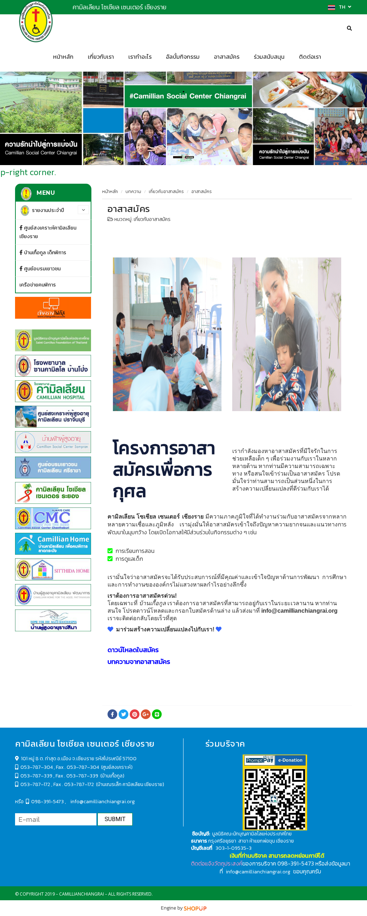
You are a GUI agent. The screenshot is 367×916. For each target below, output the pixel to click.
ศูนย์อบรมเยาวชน (42, 268)
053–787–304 (36, 767)
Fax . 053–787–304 (78, 767)
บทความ (133, 191)
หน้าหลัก (63, 56)
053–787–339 (36, 776)
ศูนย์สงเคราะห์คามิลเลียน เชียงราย (47, 232)
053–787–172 (34, 784)
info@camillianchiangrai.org (102, 801)
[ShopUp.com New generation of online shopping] (195, 908)
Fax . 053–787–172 (74, 784)
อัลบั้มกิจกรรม (183, 56)
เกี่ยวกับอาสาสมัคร (166, 191)
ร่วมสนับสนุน (269, 56)
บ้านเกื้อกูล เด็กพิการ (44, 252)
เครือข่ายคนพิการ (37, 284)
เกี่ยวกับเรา (101, 56)
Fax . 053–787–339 (77, 776)
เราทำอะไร (140, 56)
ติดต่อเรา (310, 56)
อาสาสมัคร (226, 56)
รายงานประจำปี (47, 210)
